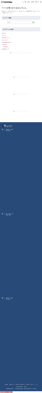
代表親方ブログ (6, 37)
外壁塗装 (6, 46)
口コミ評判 (5, 40)
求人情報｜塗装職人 (19, 386)
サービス (5, 35)
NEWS (4, 33)
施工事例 (5, 44)
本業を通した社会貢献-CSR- (20, 384)
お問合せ (25, 386)
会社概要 (6, 384)
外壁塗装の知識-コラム (7, 42)
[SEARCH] (40, 2)
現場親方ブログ (6, 49)
